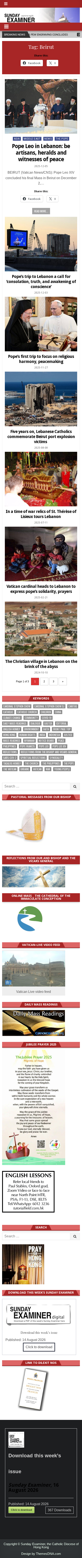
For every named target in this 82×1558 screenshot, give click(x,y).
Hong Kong (9, 735)
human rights (27, 735)
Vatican (37, 769)
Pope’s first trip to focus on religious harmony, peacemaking (41, 359)
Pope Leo (44, 746)
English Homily (11, 729)
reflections (10, 752)
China (58, 712)
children (46, 712)
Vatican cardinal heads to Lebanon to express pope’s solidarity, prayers (41, 589)
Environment (31, 729)
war (48, 769)
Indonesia (54, 735)
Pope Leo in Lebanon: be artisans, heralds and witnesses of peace (41, 152)
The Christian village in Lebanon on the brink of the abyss (41, 664)
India (42, 735)
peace (61, 741)
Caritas (72, 706)
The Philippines (51, 763)
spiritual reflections (33, 758)
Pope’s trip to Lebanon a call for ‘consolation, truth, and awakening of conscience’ (41, 281)
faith (46, 729)
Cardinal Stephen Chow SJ (49, 706)
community (31, 718)
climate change (12, 718)
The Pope (62, 138)
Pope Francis (27, 746)
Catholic (8, 712)
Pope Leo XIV (59, 746)
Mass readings (11, 741)
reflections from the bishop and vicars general (49, 752)
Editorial (61, 723)
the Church (31, 763)
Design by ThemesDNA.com (41, 1553)
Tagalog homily (12, 763)
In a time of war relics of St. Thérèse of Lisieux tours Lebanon (41, 514)
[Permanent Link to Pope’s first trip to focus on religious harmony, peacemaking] (41, 324)
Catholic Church (27, 712)
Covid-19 (47, 718)
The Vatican (9, 769)
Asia (17, 138)
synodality (56, 758)
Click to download (39, 1347)
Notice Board (46, 741)
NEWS (48, 138)
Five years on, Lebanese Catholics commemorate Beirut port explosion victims (41, 436)
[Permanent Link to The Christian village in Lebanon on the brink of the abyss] (41, 629)
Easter (48, 723)
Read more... (41, 211)
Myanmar (29, 741)
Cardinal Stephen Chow (16, 706)
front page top (62, 729)
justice (68, 735)
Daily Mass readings (14, 723)
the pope (69, 763)
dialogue (35, 723)
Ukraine (24, 769)
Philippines (9, 746)
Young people (62, 769)
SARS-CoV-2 (9, 758)
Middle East (32, 138)
